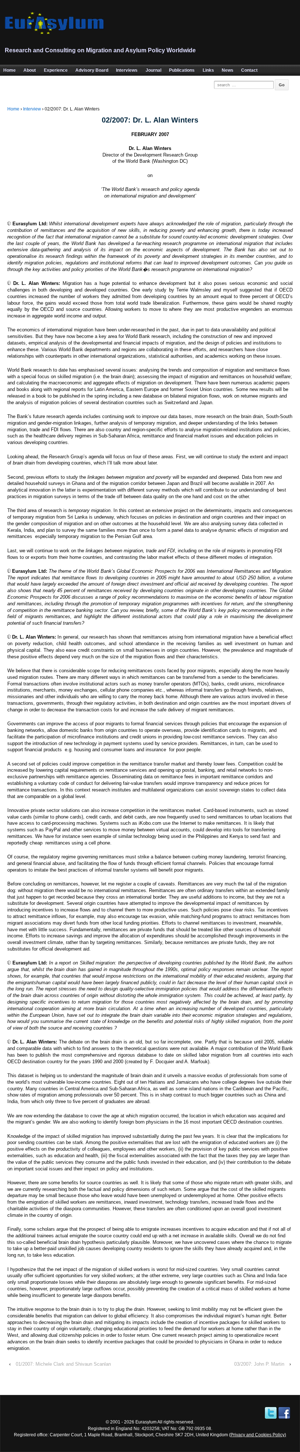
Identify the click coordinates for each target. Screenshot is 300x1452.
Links (208, 70)
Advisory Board (91, 70)
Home (13, 109)
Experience (56, 70)
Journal (153, 70)
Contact (249, 70)
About (29, 70)
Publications (182, 70)
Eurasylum (145, 1421)
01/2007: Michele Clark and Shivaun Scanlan (63, 1364)
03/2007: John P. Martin (259, 1364)
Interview (32, 109)
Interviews (127, 70)
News (227, 70)
